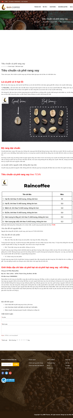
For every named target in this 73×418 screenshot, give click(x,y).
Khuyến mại (50, 368)
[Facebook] (2, 373)
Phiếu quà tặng (51, 363)
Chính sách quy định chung (36, 363)
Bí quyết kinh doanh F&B (50, 22)
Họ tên (4, 317)
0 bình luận (11, 66)
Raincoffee (52, 286)
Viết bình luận (19, 66)
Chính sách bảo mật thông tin (36, 365)
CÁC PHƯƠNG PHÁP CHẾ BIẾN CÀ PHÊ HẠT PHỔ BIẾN (21, 307)
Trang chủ (37, 22)
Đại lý (48, 365)
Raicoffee (6, 87)
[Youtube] (10, 373)
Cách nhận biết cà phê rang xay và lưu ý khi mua (18, 304)
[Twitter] (6, 373)
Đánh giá (4, 340)
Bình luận (4, 324)
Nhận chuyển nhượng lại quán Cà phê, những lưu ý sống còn (22, 310)
